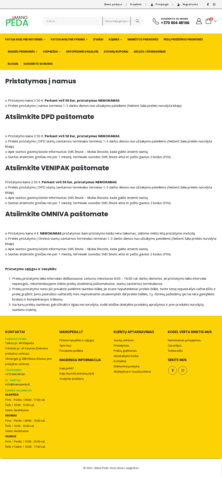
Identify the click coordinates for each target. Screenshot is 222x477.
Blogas (13, 64)
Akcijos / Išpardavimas (150, 51)
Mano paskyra (113, 4)
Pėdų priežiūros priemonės (183, 39)
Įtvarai (98, 39)
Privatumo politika (71, 351)
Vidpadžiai (50, 51)
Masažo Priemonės (21, 51)
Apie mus (65, 345)
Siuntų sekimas (124, 340)
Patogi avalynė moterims (23, 39)
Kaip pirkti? (66, 368)
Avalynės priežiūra (71, 379)
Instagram (182, 370)
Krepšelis (136, 4)
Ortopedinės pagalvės (82, 51)
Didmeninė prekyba (126, 366)
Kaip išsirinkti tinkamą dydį (76, 373)
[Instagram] (214, 4)
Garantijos (175, 345)
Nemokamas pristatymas (184, 340)
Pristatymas (121, 345)
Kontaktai (120, 361)
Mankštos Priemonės (142, 39)
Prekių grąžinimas (125, 351)
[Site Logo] (17, 21)
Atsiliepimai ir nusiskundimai (132, 371)
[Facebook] (208, 4)
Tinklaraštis (175, 351)
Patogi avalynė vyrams (68, 39)
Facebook (172, 370)
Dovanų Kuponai (116, 51)
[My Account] (199, 21)
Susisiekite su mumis (37, 64)
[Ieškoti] (137, 21)
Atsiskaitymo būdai (126, 356)
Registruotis (190, 4)
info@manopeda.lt (17, 384)
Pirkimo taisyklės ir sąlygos (76, 340)
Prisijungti (162, 4)
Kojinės (114, 39)
